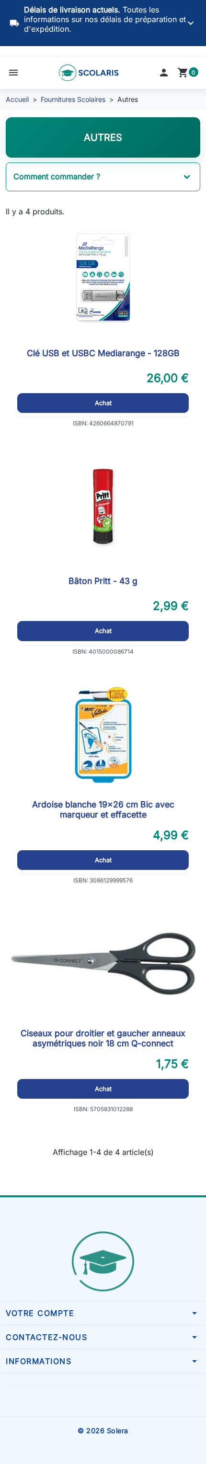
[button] (13, 72)
